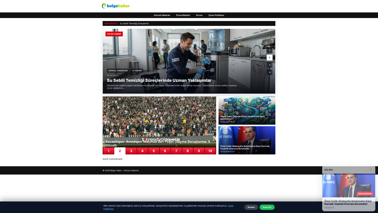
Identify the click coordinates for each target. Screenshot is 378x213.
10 (210, 151)
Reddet (251, 207)
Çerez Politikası (216, 15)
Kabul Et (267, 207)
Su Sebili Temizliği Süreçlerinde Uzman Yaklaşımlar (144, 23)
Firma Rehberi (183, 15)
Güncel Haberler (162, 15)
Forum (199, 15)
